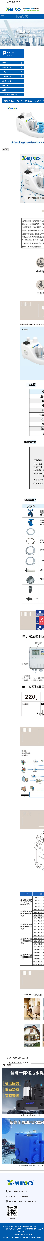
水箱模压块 (5, 90)
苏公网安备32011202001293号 (22, 1235)
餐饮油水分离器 (23, 1237)
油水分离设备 (6, 63)
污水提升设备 (6, 67)
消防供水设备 (6, 81)
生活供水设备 (6, 76)
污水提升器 (14, 1237)
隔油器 (38, 1237)
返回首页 (10, 2)
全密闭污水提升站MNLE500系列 (17, 1062)
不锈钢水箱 (5, 72)
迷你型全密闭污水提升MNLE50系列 (18, 1058)
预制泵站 (5, 85)
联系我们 (17, 2)
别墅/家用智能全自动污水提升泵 (31, 1115)
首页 (12, 101)
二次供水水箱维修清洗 (9, 94)
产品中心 (19, 101)
